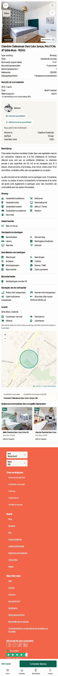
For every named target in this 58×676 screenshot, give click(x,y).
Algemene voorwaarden (17, 553)
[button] (5, 334)
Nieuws (11, 567)
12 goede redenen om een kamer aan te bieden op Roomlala (28, 629)
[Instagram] (14, 645)
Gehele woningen (15, 505)
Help (10, 581)
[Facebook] (8, 645)
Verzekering (13, 608)
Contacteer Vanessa (38, 664)
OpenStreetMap (50, 386)
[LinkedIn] (25, 645)
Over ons (11, 594)
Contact (11, 588)
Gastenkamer (13, 498)
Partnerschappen (15, 539)
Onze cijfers (12, 560)
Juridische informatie (16, 546)
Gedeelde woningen (16, 484)
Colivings (11, 491)
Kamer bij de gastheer (16, 477)
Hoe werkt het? (14, 601)
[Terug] (5, 9)
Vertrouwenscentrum (16, 615)
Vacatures (11, 526)
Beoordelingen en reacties (18, 622)
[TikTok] (20, 645)
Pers (10, 533)
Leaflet (37, 386)
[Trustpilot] (17, 658)
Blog (10, 519)
